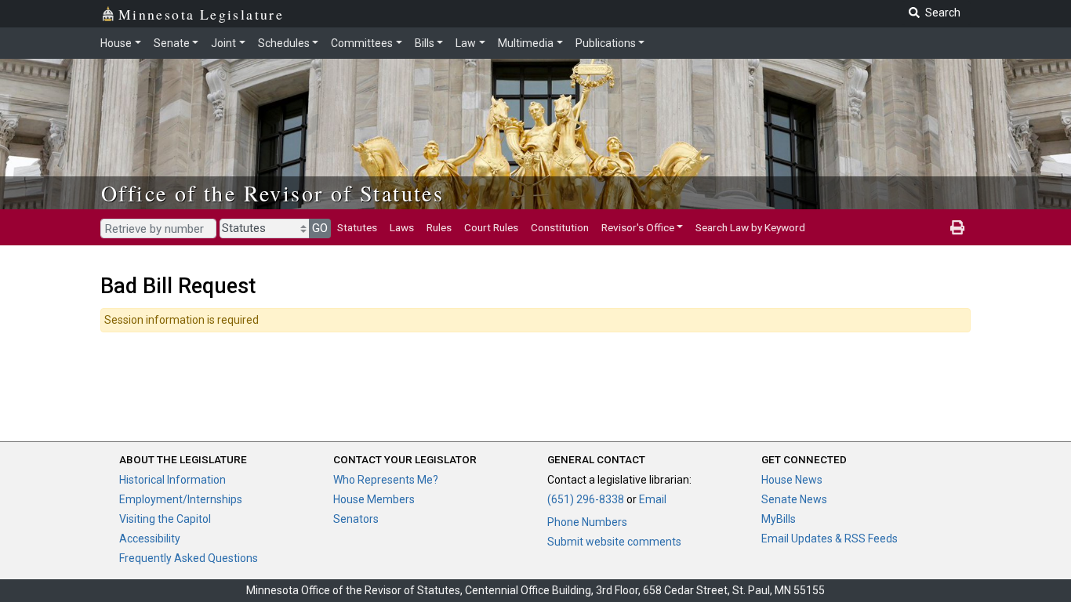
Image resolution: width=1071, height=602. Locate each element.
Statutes (357, 227)
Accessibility (149, 538)
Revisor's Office (637, 227)
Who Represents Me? (385, 479)
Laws (402, 227)
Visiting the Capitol (165, 519)
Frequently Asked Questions (188, 558)
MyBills (778, 519)
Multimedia (526, 43)
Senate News (794, 499)
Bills (424, 43)
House (116, 43)
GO (320, 228)
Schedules (284, 43)
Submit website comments (614, 541)
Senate (172, 43)
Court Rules (491, 227)
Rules (439, 227)
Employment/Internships (180, 499)
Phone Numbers (587, 522)
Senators (356, 519)
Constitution (560, 227)
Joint (223, 43)
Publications (605, 43)
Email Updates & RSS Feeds (829, 538)
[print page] (957, 227)
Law (466, 43)
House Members (374, 499)
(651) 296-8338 (585, 499)
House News (791, 479)
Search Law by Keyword (750, 227)
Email (652, 499)
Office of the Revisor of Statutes (272, 193)
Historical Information (172, 479)
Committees (362, 43)
